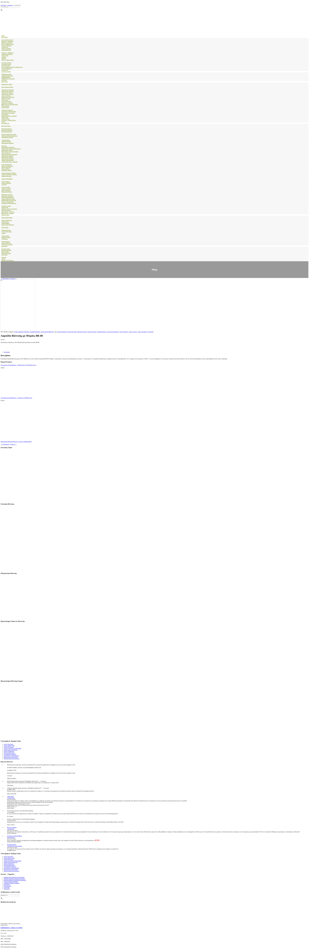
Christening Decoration (7, 75)
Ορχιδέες (4, 57)
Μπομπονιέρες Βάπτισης (7, 143)
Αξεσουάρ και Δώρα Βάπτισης (9, 203)
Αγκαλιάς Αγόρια (6, 140)
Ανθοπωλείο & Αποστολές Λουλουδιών (14, 877)
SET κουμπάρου (5, 106)
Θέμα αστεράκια (92, 332)
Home (3, 35)
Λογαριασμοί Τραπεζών (10, 754)
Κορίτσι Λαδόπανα (6, 183)
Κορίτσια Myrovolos (7, 231)
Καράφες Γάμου (5, 119)
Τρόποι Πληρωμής (9, 747)
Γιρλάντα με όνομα (6, 206)
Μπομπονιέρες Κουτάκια (8, 159)
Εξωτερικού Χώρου (6, 64)
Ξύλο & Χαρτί (5, 100)
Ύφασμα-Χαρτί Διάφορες (8, 160)
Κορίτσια (4, 257)
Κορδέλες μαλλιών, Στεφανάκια (9, 209)
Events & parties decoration (11, 881)
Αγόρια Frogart (5, 236)
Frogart (3, 233)
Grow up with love (6, 95)
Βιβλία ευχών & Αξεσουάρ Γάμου (10, 104)
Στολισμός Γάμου (6, 249)
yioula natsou (10, 796)
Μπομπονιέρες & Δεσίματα (11, 757)
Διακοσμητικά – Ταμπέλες (8, 211)
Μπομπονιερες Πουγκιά (7, 91)
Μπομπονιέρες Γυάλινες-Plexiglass (10, 151)
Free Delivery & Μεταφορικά (11, 755)
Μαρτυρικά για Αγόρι (7, 194)
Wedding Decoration (7, 74)
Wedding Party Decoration (8, 78)
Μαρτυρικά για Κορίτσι (7, 196)
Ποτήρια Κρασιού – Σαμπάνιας (9, 116)
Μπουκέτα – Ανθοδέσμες (7, 41)
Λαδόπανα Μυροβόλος (7, 179)
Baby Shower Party (6, 210)
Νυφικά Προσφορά (6, 253)
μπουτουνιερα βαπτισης (113, 332)
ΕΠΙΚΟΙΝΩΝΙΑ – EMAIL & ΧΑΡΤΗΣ (11, 928)
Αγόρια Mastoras (6, 241)
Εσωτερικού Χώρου (6, 62)
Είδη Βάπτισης (5, 123)
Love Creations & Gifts (7, 40)
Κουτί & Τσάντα (6, 169)
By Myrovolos (5, 227)
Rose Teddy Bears (6, 65)
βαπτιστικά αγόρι (72, 332)
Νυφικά (3, 121)
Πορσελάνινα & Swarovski (8, 113)
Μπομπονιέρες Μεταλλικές (8, 147)
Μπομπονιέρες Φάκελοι (7, 157)
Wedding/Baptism (6, 77)
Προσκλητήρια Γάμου (7, 217)
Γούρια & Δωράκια (6, 48)
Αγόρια (3, 259)
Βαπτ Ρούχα (4, 254)
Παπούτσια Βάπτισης (7, 131)
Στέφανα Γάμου (5, 107)
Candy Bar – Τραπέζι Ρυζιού (9, 120)
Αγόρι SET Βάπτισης (7, 164)
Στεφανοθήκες (5, 114)
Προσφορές (4, 246)
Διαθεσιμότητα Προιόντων (11, 750)
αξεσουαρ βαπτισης (62, 332)
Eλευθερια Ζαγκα (11, 844)
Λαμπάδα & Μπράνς (7, 170)
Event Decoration (6, 71)
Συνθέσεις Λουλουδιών (7, 42)
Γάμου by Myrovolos (7, 220)
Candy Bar (4, 80)
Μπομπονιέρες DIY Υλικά (8, 97)
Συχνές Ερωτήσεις (8, 744)
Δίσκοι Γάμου (5, 117)
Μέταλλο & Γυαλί (6, 98)
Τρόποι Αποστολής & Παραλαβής (12, 748)
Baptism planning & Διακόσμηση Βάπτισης (15, 880)
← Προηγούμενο (5, 278)
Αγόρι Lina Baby (6, 187)
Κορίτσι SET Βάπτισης (7, 166)
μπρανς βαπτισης (124, 332)
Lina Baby (4, 184)
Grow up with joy (6, 153)
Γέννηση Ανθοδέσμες (7, 45)
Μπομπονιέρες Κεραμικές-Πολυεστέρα (11, 148)
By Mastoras (5, 239)
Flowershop (4, 37)
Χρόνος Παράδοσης (9, 751)
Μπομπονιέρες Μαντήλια (8, 90)
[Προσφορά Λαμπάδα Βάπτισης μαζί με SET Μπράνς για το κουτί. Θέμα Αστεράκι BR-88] (18, 330)
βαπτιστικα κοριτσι (82, 332)
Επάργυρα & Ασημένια (7, 110)
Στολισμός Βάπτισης (6, 250)
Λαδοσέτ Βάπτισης (6, 190)
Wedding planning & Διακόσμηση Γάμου (14, 878)
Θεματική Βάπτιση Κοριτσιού (9, 200)
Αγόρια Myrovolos (6, 230)
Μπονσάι (4, 58)
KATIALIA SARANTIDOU (14, 836)
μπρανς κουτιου (133, 332)
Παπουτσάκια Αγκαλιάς (7, 137)
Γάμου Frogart (5, 221)
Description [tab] (7, 352)
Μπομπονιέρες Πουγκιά (7, 156)
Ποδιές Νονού (5, 207)
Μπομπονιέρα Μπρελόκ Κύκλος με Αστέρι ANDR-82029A (16, 441)
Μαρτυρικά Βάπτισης (7, 191)
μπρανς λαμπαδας (142, 332)
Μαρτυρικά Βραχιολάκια (8, 197)
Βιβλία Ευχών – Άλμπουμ (8, 213)
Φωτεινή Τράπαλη (11, 827)
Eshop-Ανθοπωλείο (6, 50)
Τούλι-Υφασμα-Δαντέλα (7, 87)
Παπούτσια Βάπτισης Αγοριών (9, 134)
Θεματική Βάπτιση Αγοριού (8, 199)
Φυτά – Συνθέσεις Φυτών (8, 44)
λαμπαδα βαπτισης (101, 332)
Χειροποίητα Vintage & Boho (9, 111)
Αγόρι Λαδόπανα (6, 181)
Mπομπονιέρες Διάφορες (8, 94)
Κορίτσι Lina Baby (6, 188)
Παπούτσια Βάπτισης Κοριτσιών (9, 136)
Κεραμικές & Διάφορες (7, 103)
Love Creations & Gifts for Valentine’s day (12, 67)
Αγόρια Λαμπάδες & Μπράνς (9, 173)
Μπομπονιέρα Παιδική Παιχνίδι (9, 154)
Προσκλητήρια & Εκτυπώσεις (11, 758)
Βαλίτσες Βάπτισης (6, 167)
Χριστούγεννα (5, 47)
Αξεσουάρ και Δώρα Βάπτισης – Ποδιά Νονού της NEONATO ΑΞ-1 (18, 365)
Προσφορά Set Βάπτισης (8, 260)
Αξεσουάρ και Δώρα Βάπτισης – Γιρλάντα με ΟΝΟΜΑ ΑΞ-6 (16, 398)
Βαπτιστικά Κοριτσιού (7, 130)
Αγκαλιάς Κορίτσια (6, 141)
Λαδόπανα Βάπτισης (6, 176)
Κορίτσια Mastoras (6, 243)
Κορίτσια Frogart (6, 237)
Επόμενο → (13, 278)
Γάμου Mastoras (5, 223)
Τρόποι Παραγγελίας (9, 745)
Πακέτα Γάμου (5, 251)
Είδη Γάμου (4, 81)
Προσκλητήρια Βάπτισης (8, 224)
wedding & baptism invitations (11, 883)
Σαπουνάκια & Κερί (6, 101)
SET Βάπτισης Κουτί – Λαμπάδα (9, 162)
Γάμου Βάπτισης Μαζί (7, 244)
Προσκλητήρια (5, 215)
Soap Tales (4, 146)
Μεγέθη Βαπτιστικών (9, 753)
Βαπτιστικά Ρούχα (6, 126)
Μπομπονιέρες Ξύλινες (7, 150)
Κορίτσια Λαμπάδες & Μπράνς (9, 174)
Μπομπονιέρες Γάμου (7, 84)
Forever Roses (5, 55)
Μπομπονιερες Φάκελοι (7, 92)
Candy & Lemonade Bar (8, 202)
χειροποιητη (150, 332)
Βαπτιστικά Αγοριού (6, 128)
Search (2, 6)
